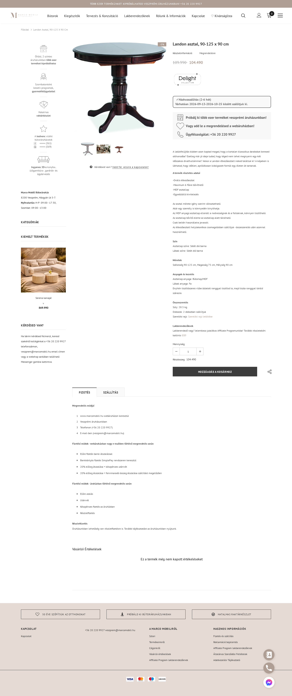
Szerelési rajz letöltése (200, 316)
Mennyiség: (179, 344)
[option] (119, 88)
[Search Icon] (246, 15)
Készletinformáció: (183, 53)
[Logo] (24, 15)
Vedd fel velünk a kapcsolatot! (130, 167)
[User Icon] (259, 15)
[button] (268, 683)
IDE (183, 335)
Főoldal (25, 29)
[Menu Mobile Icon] (280, 15)
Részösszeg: (179, 359)
